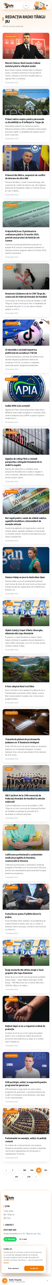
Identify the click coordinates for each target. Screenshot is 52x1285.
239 (28, 1177)
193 (16, 1177)
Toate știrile (8, 1211)
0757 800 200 (10, 1230)
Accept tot (34, 1268)
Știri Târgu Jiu (9, 1214)
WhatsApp (11, 1239)
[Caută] (40, 5)
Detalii (6, 1263)
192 (45, 1170)
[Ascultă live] (26, 5)
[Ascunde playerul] (47, 1280)
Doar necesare (13, 1268)
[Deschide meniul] (46, 5)
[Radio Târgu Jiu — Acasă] (8, 6)
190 (31, 1170)
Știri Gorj (7, 1218)
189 (24, 1170)
